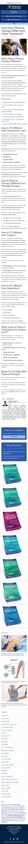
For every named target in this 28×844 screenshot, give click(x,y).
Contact (14, 833)
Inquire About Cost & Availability (15, 16)
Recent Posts (10, 398)
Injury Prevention (5, 747)
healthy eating (10, 811)
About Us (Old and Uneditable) (14, 828)
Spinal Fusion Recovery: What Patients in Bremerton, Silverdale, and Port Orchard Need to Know (14, 705)
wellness (4, 822)
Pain (2, 770)
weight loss (22, 820)
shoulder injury (9, 819)
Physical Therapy (5, 776)
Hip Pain (3, 744)
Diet (2, 733)
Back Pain (3, 721)
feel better (11, 809)
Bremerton (4, 806)
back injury (10, 804)
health (25, 809)
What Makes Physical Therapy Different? (14, 102)
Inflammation (21, 811)
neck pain (14, 814)
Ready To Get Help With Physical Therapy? (15, 124)
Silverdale (22, 819)
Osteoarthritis (4, 767)
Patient (3, 773)
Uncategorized (4, 796)
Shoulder (3, 791)
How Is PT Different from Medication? (13, 117)
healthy (3, 811)
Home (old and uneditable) (14, 826)
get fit (18, 809)
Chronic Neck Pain (5, 730)
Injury (3, 812)
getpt (22, 809)
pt (7, 817)
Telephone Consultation (14, 830)
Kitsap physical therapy (7, 750)
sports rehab (5, 820)
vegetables (17, 820)
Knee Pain (3, 753)
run (24, 817)
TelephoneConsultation (14, 12)
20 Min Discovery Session (14, 19)
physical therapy (15, 816)
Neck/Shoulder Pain (6, 765)
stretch (12, 820)
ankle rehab (4, 804)
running (3, 819)
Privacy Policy (14, 832)
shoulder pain (16, 819)
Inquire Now (14, 436)
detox (16, 806)
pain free (5, 815)
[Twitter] (6, 407)
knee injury (10, 812)
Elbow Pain (4, 736)
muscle (10, 814)
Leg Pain (3, 756)
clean (13, 806)
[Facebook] (4, 407)
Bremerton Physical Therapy (8, 724)
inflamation (15, 811)
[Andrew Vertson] (5, 405)
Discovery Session (14, 829)
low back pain (4, 759)
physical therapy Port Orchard (8, 782)
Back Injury (4, 718)
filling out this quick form (16, 390)
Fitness (3, 738)
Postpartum (4, 785)
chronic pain (10, 806)
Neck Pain (3, 762)
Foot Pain (3, 741)
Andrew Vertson (4, 36)
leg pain (21, 812)
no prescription (21, 814)
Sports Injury (4, 793)
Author (4, 398)
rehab (10, 817)
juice (6, 812)
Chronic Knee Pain (5, 727)
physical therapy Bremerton (8, 779)
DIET (19, 806)
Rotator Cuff (4, 788)
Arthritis (3, 715)
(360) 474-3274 (14, 3)
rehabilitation (18, 817)
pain (2, 815)
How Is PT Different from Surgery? (12, 114)
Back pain (17, 804)
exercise (9, 807)
